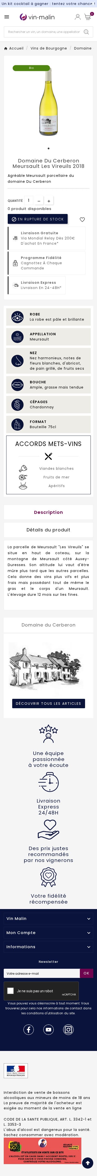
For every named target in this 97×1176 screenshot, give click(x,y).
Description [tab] (48, 512)
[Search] (86, 32)
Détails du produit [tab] (48, 530)
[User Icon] (78, 17)
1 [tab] (48, 148)
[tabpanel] (48, 101)
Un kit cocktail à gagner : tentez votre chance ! (48, 3)
